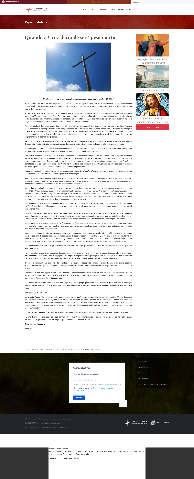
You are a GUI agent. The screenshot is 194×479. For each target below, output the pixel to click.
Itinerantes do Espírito (153, 90)
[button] (94, 9)
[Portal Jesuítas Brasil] (10, 1)
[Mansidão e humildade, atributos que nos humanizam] (152, 109)
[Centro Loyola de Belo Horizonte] (36, 9)
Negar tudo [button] (67, 459)
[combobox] (162, 2)
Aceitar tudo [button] (55, 459)
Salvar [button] (76, 458)
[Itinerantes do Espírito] (152, 82)
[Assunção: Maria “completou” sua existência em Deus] (152, 50)
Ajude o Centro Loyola (99, 2)
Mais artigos (153, 127)
